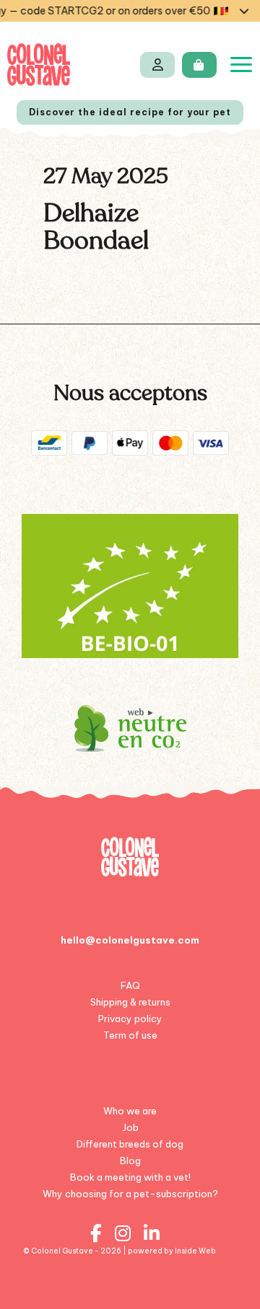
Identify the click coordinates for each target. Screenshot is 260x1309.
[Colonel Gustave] (38, 64)
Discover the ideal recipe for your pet (130, 112)
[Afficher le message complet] (244, 11)
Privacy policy (130, 1018)
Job (130, 1127)
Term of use (130, 1035)
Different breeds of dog (130, 1144)
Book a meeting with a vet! (130, 1177)
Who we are (130, 1111)
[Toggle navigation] (241, 64)
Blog (130, 1160)
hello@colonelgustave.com (130, 940)
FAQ (130, 985)
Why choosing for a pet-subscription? (130, 1193)
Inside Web (195, 1251)
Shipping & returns (130, 1002)
